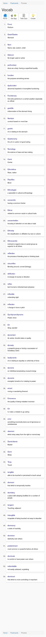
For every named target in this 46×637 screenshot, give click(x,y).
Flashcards (14, 3)
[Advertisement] (23, 607)
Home (5, 3)
